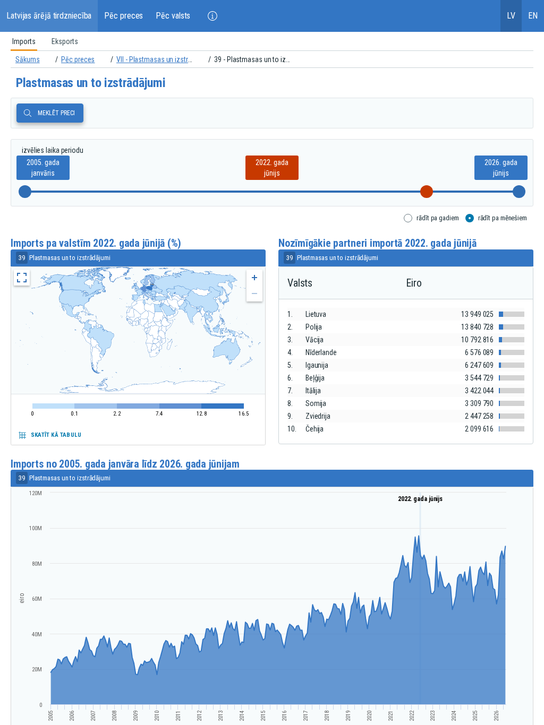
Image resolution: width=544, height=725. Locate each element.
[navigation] (272, 59)
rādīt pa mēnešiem (502, 218)
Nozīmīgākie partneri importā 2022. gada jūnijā (377, 243)
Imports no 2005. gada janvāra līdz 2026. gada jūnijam (125, 464)
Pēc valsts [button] (173, 16)
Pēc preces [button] (123, 16)
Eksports (65, 41)
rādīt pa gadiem (437, 218)
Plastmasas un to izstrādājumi (90, 82)
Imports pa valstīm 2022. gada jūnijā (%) (96, 243)
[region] (272, 41)
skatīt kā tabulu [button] (56, 434)
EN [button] (533, 16)
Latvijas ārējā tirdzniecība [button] (48, 16)
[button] (212, 16)
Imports (24, 41)
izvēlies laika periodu (52, 150)
